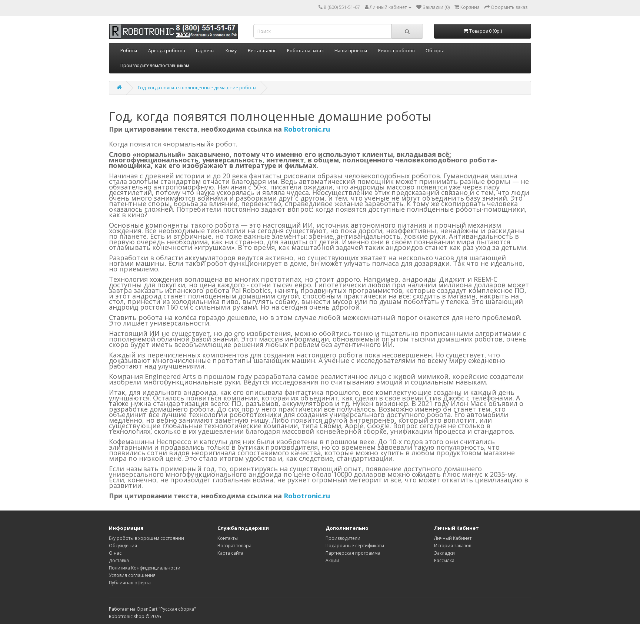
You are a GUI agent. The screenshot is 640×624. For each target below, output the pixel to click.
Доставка (119, 560)
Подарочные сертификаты (355, 545)
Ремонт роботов (396, 50)
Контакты (227, 538)
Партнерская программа (353, 553)
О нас (115, 553)
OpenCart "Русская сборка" (166, 609)
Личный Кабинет (452, 538)
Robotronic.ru (307, 129)
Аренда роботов (166, 50)
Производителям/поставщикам (154, 65)
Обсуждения (123, 545)
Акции (332, 560)
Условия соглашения (132, 575)
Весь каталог (262, 50)
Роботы (128, 50)
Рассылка (444, 560)
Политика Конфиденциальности (144, 568)
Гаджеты (205, 50)
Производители (343, 538)
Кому (231, 50)
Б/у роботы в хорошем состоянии (146, 538)
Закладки (444, 553)
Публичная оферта (130, 583)
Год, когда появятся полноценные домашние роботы (197, 88)
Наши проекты (350, 50)
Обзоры (435, 50)
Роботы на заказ (305, 50)
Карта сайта (230, 553)
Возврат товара (234, 545)
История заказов (452, 545)
